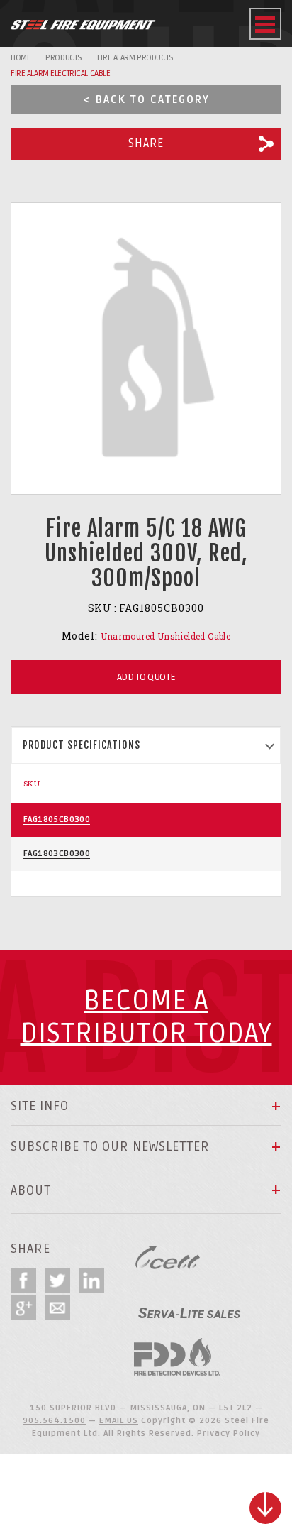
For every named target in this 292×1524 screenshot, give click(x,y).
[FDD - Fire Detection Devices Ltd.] (177, 1357)
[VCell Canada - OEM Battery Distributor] (168, 1257)
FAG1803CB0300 (56, 853)
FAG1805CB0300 (56, 819)
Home (20, 58)
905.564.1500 (54, 1420)
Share (146, 143)
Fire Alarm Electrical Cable (60, 73)
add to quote (146, 677)
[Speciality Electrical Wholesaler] (189, 1307)
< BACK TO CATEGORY (146, 99)
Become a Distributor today (146, 1017)
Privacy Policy (228, 1433)
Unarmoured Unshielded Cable (166, 636)
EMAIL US (118, 1420)
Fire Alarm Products (135, 58)
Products (63, 58)
